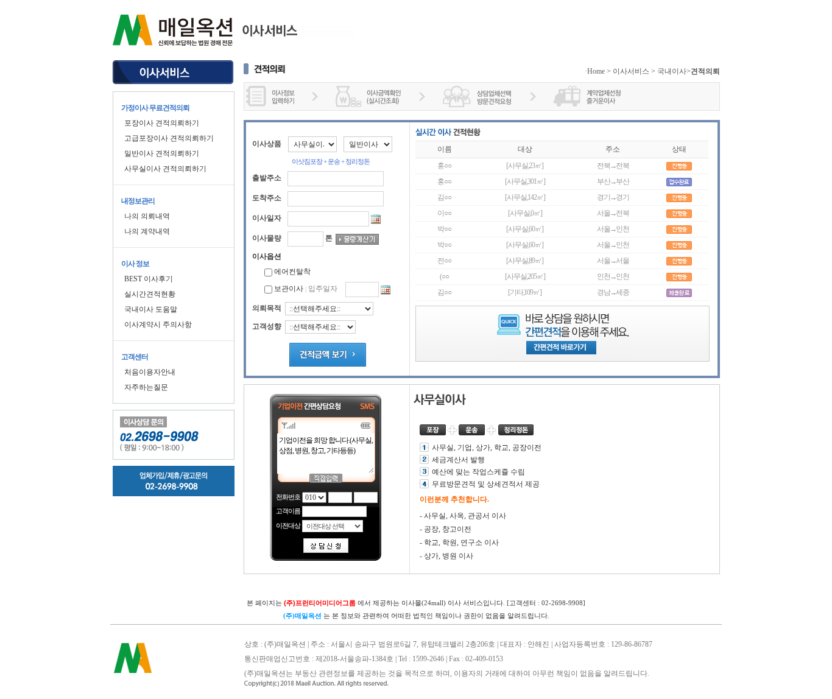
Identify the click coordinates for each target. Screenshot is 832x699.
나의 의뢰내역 (147, 216)
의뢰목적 (266, 308)
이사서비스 (631, 71)
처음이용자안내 (149, 372)
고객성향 (266, 326)
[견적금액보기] (327, 355)
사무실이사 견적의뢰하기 (165, 168)
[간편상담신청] (325, 545)
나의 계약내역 (147, 231)
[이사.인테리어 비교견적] (173, 75)
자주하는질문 (146, 387)
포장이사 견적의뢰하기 (161, 123)
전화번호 (288, 497)
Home (596, 71)
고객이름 (288, 511)
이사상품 (266, 143)
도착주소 (266, 198)
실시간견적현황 (149, 294)
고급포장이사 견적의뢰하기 (169, 138)
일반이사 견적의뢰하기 (161, 153)
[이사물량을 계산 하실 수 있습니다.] (357, 239)
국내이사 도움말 (150, 309)
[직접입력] (325, 478)
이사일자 (266, 218)
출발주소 (266, 178)
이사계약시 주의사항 (158, 324)
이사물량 (266, 238)
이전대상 (288, 525)
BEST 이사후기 (148, 279)
